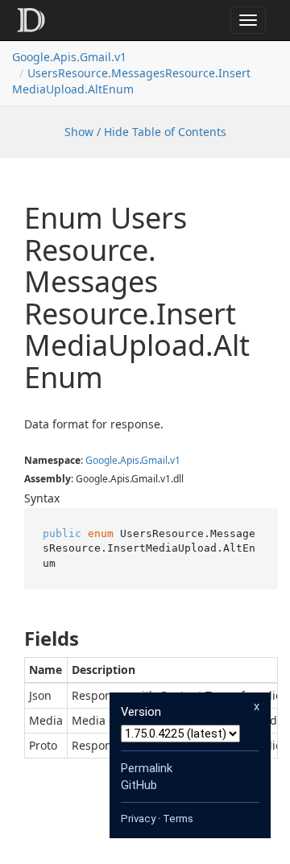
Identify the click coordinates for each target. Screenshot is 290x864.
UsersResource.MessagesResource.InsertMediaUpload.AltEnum (131, 81)
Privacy (138, 818)
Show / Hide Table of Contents (145, 131)
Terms (178, 818)
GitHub (139, 785)
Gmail (154, 460)
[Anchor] (11, 638)
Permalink (146, 768)
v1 (175, 460)
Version (141, 712)
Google (101, 460)
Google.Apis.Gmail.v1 (69, 56)
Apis (129, 460)
